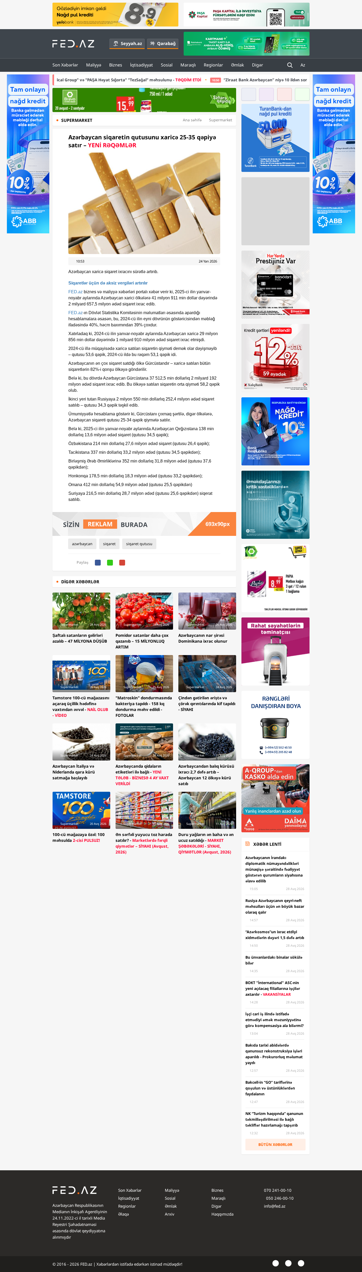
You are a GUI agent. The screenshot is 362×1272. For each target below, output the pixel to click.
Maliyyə (93, 65)
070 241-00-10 (278, 1190)
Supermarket (220, 119)
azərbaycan (82, 543)
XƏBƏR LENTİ (267, 844)
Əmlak (237, 65)
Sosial (167, 65)
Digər (257, 65)
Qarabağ (166, 43)
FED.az (75, 292)
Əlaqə (123, 1214)
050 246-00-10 (279, 1198)
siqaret (109, 543)
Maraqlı (188, 65)
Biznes (115, 65)
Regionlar (213, 65)
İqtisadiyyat (141, 65)
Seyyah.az (131, 43)
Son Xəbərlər (65, 65)
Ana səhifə (192, 119)
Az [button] (303, 65)
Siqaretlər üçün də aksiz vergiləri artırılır (108, 283)
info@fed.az (274, 1206)
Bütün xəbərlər (275, 1144)
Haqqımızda (222, 1214)
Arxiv (169, 1214)
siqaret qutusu (139, 543)
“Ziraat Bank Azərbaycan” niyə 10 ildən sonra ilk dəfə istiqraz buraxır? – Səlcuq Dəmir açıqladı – (251, 79)
